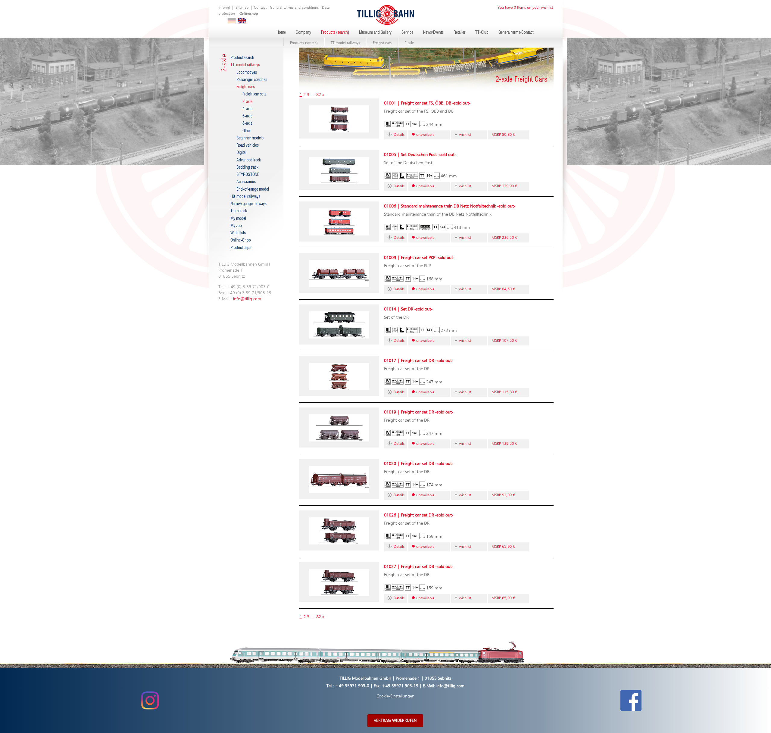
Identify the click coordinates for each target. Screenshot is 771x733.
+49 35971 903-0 (352, 686)
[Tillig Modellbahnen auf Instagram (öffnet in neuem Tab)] (150, 700)
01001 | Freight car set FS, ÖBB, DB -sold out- (427, 103)
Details (399, 135)
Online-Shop (240, 240)
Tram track (238, 211)
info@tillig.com (247, 299)
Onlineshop (248, 14)
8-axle (247, 123)
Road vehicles (247, 145)
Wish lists (238, 233)
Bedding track (247, 167)
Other (246, 131)
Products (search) (335, 32)
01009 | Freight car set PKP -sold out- (419, 257)
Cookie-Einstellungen (395, 696)
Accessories (246, 182)
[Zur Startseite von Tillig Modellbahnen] (385, 14)
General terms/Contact (515, 32)
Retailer (459, 32)
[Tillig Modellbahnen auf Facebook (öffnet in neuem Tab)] (630, 700)
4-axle (247, 109)
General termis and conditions (294, 8)
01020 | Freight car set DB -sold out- (418, 463)
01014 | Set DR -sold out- (408, 309)
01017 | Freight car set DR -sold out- (418, 360)
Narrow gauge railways (248, 204)
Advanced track (248, 160)
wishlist (465, 135)
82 (318, 94)
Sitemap (242, 8)
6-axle (247, 116)
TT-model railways (345, 43)
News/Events (433, 32)
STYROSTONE (247, 175)
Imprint (224, 8)
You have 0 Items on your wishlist (525, 8)
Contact (260, 8)
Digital (241, 153)
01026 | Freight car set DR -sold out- (418, 515)
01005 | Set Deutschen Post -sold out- (420, 154)
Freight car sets (254, 94)
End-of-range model (252, 189)
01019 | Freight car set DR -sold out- (418, 412)
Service (407, 32)
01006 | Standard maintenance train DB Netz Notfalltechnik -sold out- (449, 206)
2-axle (409, 43)
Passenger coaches (251, 80)
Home (281, 32)
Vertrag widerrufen (395, 721)
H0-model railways (245, 197)
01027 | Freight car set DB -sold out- (418, 566)
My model (238, 219)
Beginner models (250, 138)
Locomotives (246, 72)
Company (303, 32)
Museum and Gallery (375, 32)
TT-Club (482, 32)
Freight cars (382, 43)
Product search (242, 58)
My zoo (236, 226)
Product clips (240, 248)
